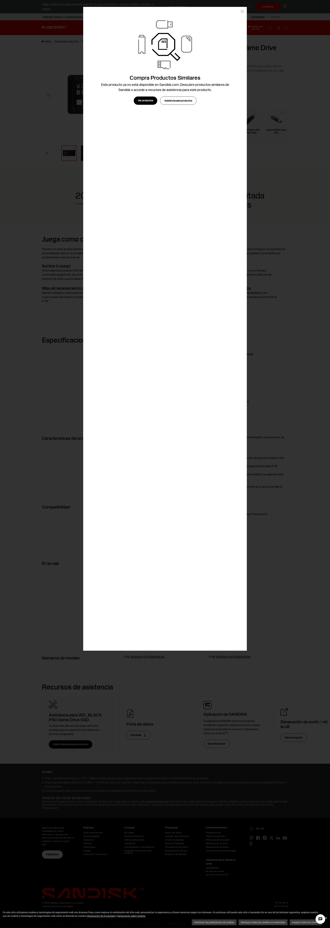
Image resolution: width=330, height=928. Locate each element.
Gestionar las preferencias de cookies (214, 922)
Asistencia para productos (178, 100)
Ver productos (145, 100)
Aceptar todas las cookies (306, 922)
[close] (242, 12)
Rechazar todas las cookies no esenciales (263, 922)
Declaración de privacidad (101, 916)
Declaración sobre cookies (131, 916)
